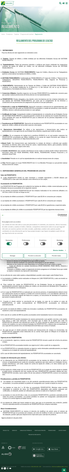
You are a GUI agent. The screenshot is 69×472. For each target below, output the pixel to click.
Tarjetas (16, 34)
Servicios (14, 430)
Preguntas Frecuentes (34, 434)
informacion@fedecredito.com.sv (60, 466)
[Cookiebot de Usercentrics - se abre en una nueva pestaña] (59, 215)
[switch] (26, 243)
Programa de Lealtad (26, 34)
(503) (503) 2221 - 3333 (36, 466)
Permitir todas (56, 255)
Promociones (52, 430)
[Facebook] (2, 468)
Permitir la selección (34, 255)
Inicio (3, 34)
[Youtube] (10, 468)
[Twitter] (5, 468)
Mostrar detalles (58, 250)
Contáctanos (62, 430)
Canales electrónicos (26, 430)
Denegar (12, 255)
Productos (9, 34)
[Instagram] (7, 468)
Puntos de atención (40, 430)
